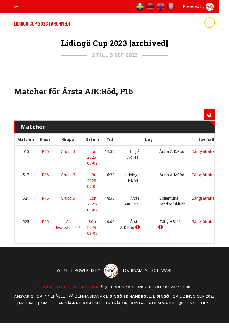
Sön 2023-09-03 (92, 227)
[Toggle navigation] (209, 22)
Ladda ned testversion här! (69, 286)
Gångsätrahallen (206, 151)
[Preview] (209, 114)
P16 (45, 151)
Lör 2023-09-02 (92, 157)
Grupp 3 (68, 151)
